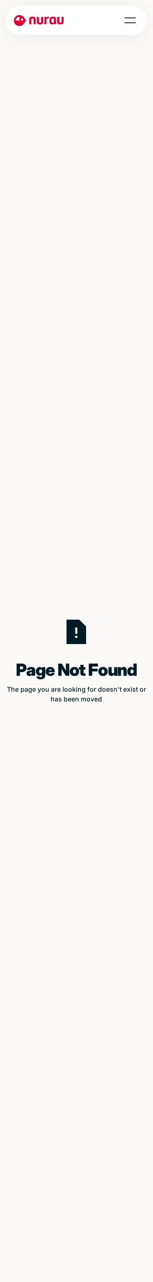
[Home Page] (37, 20)
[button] (130, 20)
